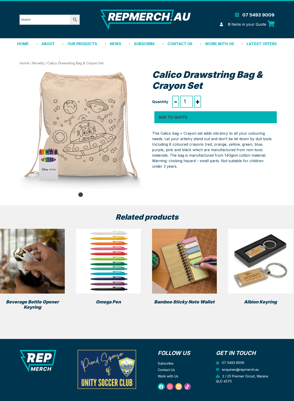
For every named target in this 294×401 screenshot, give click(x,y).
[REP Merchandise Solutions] (38, 361)
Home (23, 43)
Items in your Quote (247, 24)
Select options (32, 315)
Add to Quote (172, 117)
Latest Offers (262, 43)
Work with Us (219, 43)
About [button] (48, 43)
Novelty (38, 63)
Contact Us (179, 43)
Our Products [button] (82, 43)
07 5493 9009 (257, 15)
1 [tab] (80, 194)
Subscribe (144, 43)
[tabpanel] (81, 130)
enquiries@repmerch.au (240, 369)
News (115, 43)
